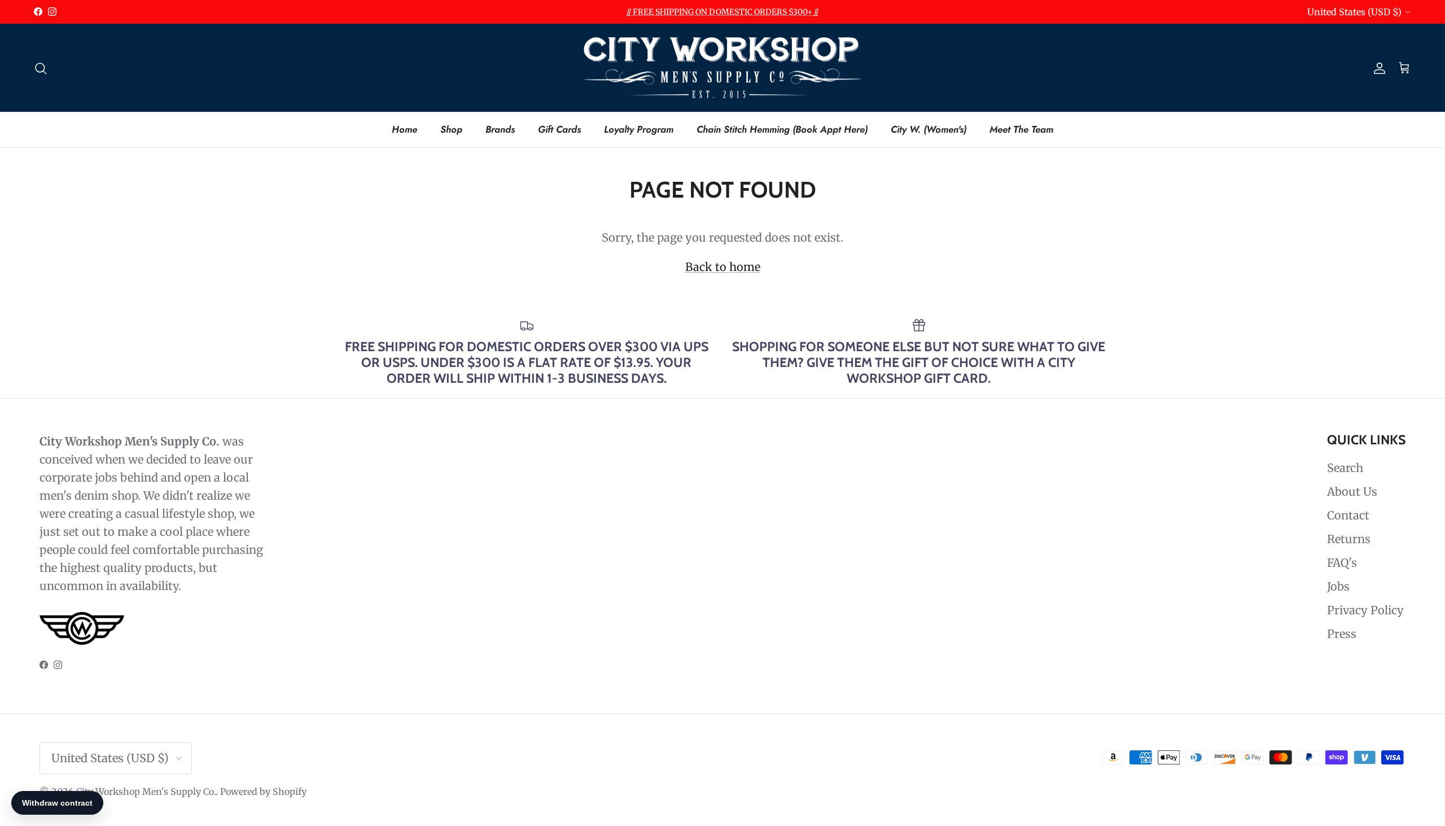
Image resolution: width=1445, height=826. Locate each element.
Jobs (1338, 586)
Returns (1348, 539)
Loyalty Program (638, 129)
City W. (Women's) (928, 129)
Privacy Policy (1365, 610)
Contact (1348, 515)
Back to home (722, 267)
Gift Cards (559, 129)
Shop (451, 129)
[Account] (1377, 67)
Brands (500, 129)
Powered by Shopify (263, 791)
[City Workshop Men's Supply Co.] (722, 68)
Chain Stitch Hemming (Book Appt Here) (782, 129)
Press (1341, 634)
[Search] (40, 67)
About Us (1352, 491)
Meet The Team (1021, 129)
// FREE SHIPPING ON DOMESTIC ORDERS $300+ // (722, 12)
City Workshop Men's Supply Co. (146, 791)
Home (404, 129)
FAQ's (1342, 563)
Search (1345, 468)
